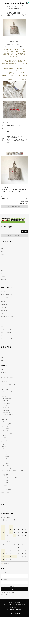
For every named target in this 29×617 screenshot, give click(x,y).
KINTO (5, 394)
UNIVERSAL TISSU (6, 338)
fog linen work (5, 304)
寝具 (4, 444)
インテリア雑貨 (7, 468)
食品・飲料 (6, 465)
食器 (5, 459)
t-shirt (3, 254)
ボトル (6, 452)
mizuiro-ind (4, 313)
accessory (4, 245)
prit (2, 326)
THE (4, 417)
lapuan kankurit (7, 403)
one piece (3, 276)
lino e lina (5, 405)
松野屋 (5, 435)
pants (2, 273)
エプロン (6, 461)
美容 (4, 446)
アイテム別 (4, 441)
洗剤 (5, 485)
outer (2, 260)
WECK (5, 419)
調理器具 (6, 456)
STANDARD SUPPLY (7, 295)
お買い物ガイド (14, 607)
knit (2, 248)
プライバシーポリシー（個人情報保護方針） (14, 604)
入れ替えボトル (8, 482)
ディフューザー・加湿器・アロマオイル (13, 470)
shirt (2, 251)
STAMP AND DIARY (7, 329)
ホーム (11, 602)
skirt (2, 270)
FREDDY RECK (7, 391)
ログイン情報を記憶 (8, 586)
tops (2, 357)
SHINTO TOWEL (8, 414)
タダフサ (5, 426)
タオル (6, 487)
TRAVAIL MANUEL (6, 332)
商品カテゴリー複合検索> (14, 235)
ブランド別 (4, 381)
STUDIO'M (4, 499)
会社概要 (17, 602)
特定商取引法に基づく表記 (14, 609)
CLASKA (5, 389)
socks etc (3, 264)
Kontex (5, 396)
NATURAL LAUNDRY (7, 317)
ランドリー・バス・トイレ (10, 477)
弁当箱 (6, 454)
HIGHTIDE (6, 401)
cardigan (3, 279)
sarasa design (7, 412)
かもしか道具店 (7, 424)
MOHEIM (6, 408)
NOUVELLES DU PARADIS (9, 320)
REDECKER (6, 410)
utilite (2, 342)
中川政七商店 (6, 428)
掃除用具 (5, 475)
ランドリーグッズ (9, 480)
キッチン (5, 448)
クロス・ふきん (8, 463)
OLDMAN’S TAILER (7, 323)
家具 (4, 472)
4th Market (6, 438)
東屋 (4, 421)
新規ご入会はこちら (6, 595)
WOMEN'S (4, 372)
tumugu (3, 335)
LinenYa (3, 291)
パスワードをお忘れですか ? (8, 593)
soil (2, 496)
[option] (8, 153)
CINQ (5, 387)
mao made (4, 310)
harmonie (3, 307)
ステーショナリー (8, 489)
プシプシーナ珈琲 (8, 433)
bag (2, 282)
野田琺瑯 (5, 431)
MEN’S (3, 369)
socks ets (3, 360)
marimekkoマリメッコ (9, 384)
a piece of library (5, 298)
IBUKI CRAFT (5, 492)
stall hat (3, 267)
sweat (2, 257)
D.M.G (3, 301)
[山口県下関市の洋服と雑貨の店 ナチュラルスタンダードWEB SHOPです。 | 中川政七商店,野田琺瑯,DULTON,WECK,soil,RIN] (14, 4)
